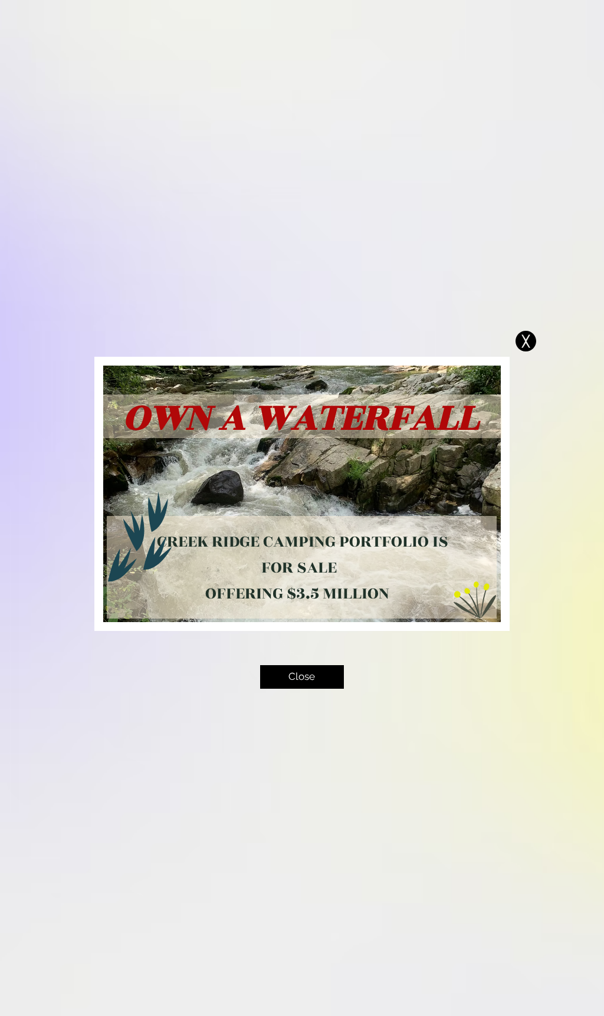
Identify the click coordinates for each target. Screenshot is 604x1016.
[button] (526, 341)
